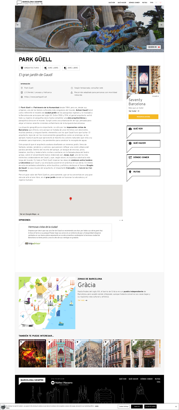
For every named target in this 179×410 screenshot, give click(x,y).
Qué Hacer (122, 2)
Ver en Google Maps (28, 214)
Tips (151, 2)
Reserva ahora (143, 117)
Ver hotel (133, 111)
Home (18, 53)
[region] (89, 406)
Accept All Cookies (150, 406)
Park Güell (25, 53)
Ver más (81, 300)
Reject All (137, 406)
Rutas (144, 2)
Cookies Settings (123, 406)
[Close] (176, 406)
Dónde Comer (134, 2)
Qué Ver (112, 2)
